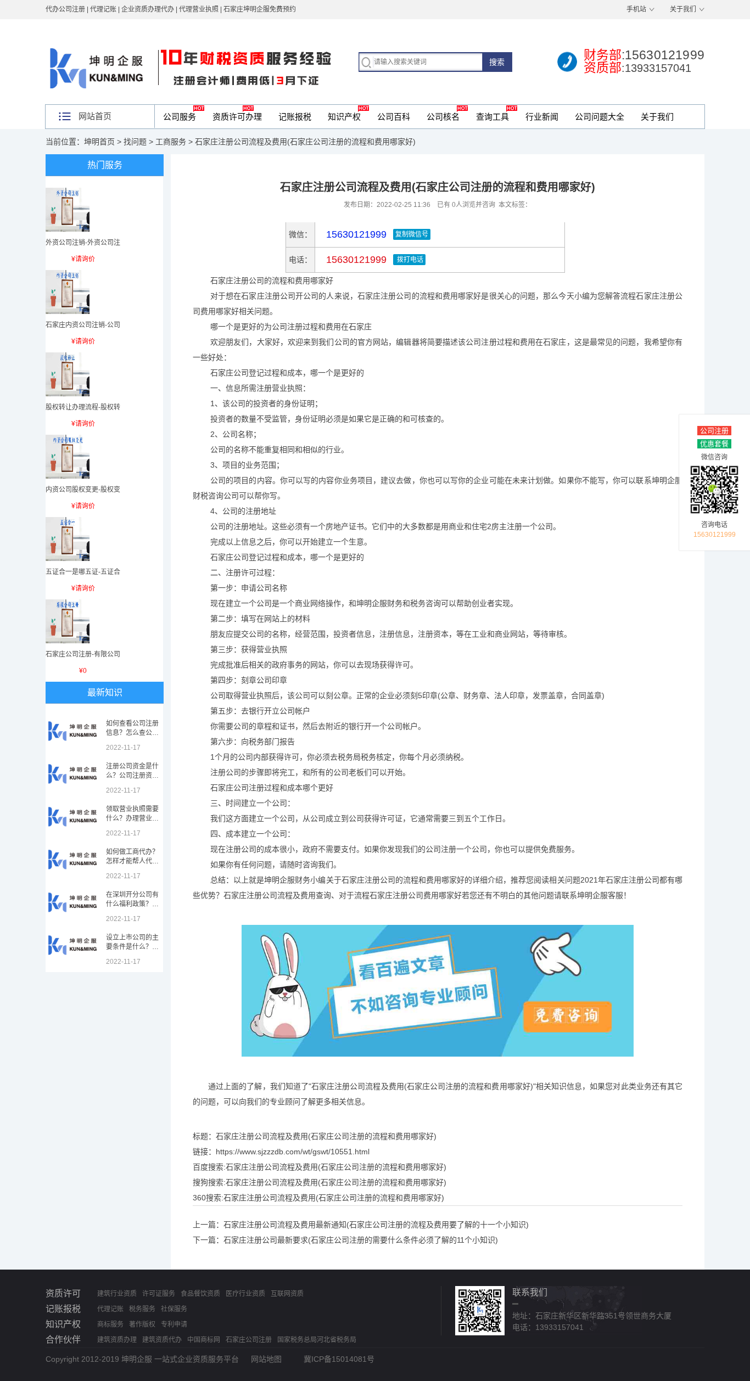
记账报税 (294, 116)
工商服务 (170, 141)
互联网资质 (287, 1294)
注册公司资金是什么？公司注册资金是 (132, 775)
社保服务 (174, 1309)
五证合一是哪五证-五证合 (83, 572)
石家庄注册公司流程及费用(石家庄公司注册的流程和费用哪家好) (336, 1167)
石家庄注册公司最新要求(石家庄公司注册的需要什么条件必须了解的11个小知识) (360, 1240)
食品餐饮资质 (200, 1294)
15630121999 (355, 259)
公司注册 (714, 430)
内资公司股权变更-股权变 (83, 489)
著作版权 (142, 1324)
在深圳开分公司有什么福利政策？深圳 (132, 904)
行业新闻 (541, 116)
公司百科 (393, 116)
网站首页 (95, 116)
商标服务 (110, 1324)
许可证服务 (158, 1294)
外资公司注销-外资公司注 (83, 242)
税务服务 (142, 1309)
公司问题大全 (599, 116)
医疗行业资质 (245, 1294)
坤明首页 (99, 141)
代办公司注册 (65, 9)
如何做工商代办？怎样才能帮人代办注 (132, 861)
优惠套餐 (714, 444)
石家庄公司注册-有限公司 (83, 654)
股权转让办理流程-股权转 (83, 407)
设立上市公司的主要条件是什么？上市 (132, 947)
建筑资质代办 (162, 1340)
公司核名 (443, 116)
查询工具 (492, 116)
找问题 (135, 141)
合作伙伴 (63, 1339)
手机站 (636, 9)
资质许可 (63, 1293)
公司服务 (179, 116)
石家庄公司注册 (249, 1340)
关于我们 (683, 9)
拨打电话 (409, 259)
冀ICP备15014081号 (339, 1359)
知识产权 (344, 116)
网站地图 (266, 1359)
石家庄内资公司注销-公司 (83, 325)
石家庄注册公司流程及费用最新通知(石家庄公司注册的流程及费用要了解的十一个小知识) (376, 1224)
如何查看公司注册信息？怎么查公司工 (132, 733)
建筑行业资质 (117, 1294)
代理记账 (110, 1309)
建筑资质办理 (117, 1340)
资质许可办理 (237, 116)
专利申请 (174, 1324)
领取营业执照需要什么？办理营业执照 (132, 818)
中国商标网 (203, 1340)
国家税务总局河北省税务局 (316, 1340)
